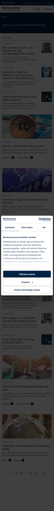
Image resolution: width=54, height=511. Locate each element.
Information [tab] (27, 227)
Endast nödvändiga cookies (27, 289)
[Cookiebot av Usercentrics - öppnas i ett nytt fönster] (39, 219)
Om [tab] (44, 227)
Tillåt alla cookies (27, 274)
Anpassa (25, 282)
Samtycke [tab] (9, 227)
